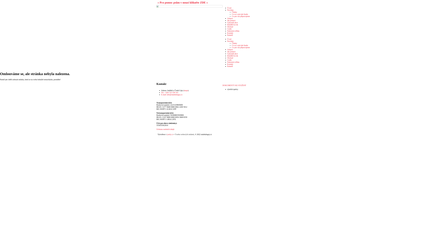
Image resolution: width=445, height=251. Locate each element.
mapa (186, 90)
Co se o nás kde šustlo (240, 14)
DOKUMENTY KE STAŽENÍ (234, 85)
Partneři (230, 35)
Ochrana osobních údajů (165, 129)
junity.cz (170, 134)
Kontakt (230, 33)
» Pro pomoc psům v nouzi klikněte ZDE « (183, 2)
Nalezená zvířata (233, 31)
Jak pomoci (231, 20)
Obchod (230, 27)
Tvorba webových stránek (184, 134)
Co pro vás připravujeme (241, 16)
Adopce (230, 18)
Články (234, 12)
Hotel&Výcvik (232, 25)
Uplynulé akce (232, 23)
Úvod (229, 8)
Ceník (229, 29)
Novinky (230, 10)
